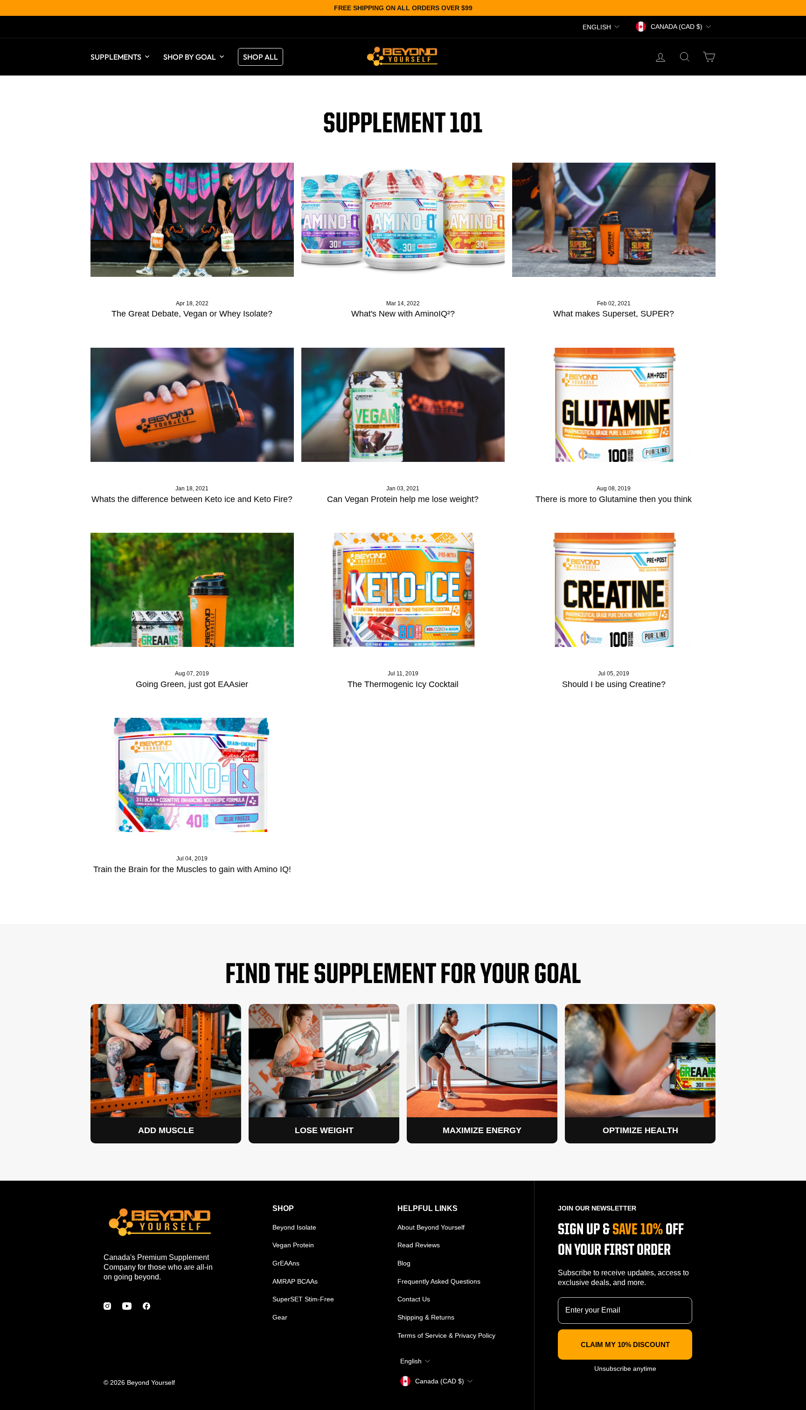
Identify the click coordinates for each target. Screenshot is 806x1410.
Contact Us (413, 1299)
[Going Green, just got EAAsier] (192, 590)
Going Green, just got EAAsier (192, 684)
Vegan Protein (293, 1245)
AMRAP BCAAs (295, 1281)
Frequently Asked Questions (438, 1281)
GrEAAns (285, 1263)
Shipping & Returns (425, 1317)
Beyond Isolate (294, 1227)
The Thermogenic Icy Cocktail (403, 684)
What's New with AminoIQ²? (403, 313)
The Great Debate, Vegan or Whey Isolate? (191, 313)
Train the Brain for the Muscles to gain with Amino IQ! (192, 869)
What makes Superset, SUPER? (613, 313)
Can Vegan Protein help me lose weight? (403, 499)
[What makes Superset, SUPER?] (614, 220)
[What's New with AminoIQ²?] (403, 220)
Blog (403, 1263)
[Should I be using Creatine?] (614, 590)
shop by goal (189, 57)
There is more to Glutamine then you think (613, 499)
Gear (279, 1317)
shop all (260, 57)
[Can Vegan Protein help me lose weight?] (403, 405)
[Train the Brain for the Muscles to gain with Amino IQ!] (192, 775)
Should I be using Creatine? (614, 684)
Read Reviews (418, 1245)
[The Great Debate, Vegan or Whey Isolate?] (192, 220)
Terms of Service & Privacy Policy (446, 1335)
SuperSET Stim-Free (303, 1299)
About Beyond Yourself (431, 1227)
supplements (115, 57)
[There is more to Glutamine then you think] (614, 405)
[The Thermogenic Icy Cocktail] (403, 590)
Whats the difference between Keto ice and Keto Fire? (191, 499)
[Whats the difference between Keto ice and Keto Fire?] (192, 405)
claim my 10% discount (625, 1344)
